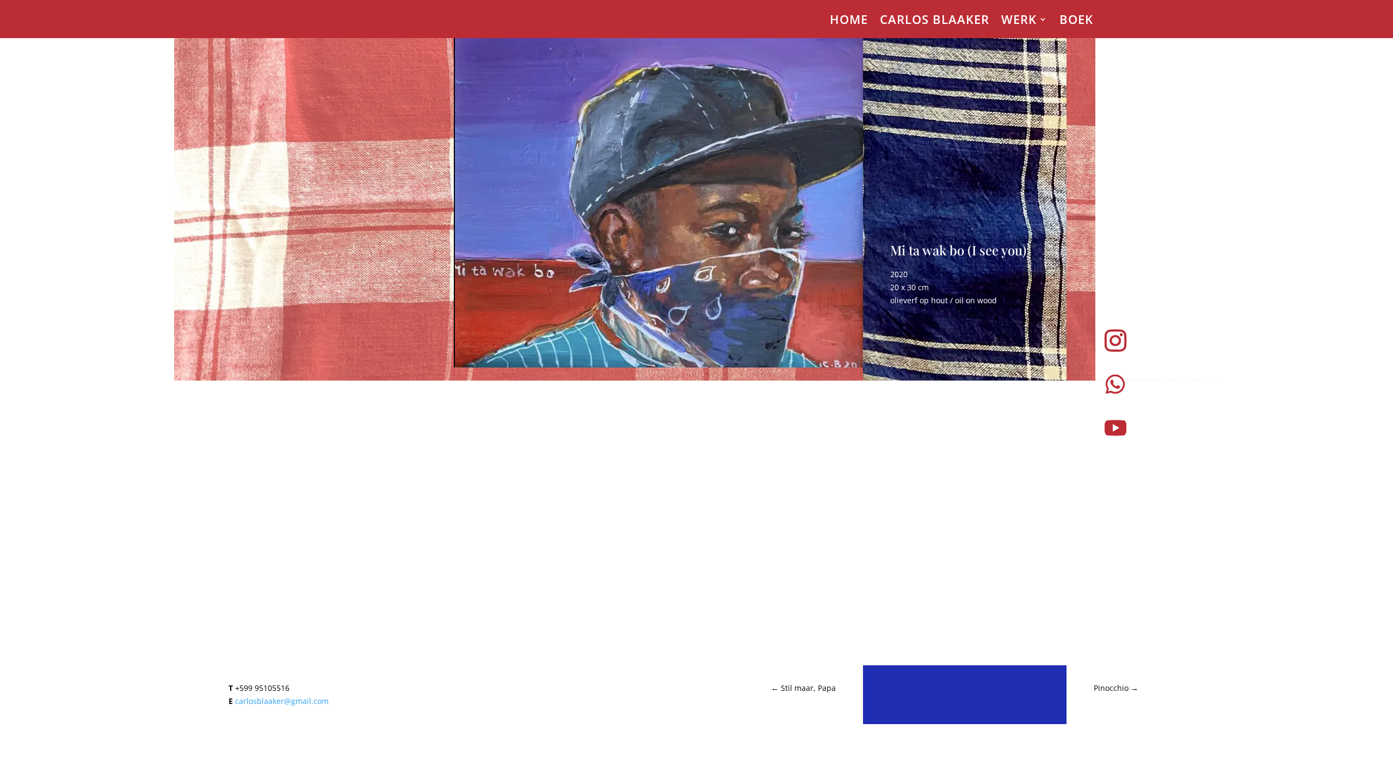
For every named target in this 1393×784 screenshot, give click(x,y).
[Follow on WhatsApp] (1115, 384)
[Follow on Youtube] (1115, 428)
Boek (1076, 21)
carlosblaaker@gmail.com (282, 701)
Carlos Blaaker (934, 21)
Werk (1019, 21)
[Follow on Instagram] (1115, 341)
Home (849, 21)
